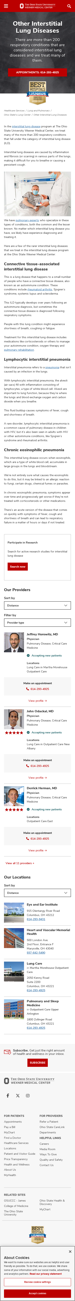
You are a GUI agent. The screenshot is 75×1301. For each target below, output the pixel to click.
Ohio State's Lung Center (17, 114)
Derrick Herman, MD (42, 788)
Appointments (13, 1121)
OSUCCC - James (15, 1200)
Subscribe (37, 1062)
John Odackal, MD (40, 711)
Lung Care (34, 963)
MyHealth (10, 1175)
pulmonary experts (27, 220)
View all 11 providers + (20, 863)
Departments (48, 1132)
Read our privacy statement (46, 1273)
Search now (17, 566)
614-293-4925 (40, 689)
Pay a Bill (9, 1127)
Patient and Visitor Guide (19, 1154)
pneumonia (52, 367)
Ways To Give (48, 1154)
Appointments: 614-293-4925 (37, 72)
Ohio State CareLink (52, 1127)
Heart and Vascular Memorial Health (48, 932)
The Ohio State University (13, 1213)
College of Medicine (16, 1206)
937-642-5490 (36, 952)
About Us (10, 1169)
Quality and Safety (51, 1159)
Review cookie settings (37, 1282)
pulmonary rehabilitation (19, 350)
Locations (10, 1148)
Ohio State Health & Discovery (52, 1202)
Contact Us (47, 1165)
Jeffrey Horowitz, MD (42, 634)
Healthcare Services (14, 110)
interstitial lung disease (26, 126)
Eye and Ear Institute (42, 904)
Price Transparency (16, 1159)
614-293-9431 (36, 919)
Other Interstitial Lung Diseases (50, 114)
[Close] (70, 1251)
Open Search (69, 6)
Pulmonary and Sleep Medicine (43, 1003)
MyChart (9, 1132)
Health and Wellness (17, 1164)
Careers (44, 1144)
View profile (35, 701)
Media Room (47, 1149)
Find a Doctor (12, 1138)
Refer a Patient (49, 1121)
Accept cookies (37, 1293)
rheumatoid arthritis (39, 289)
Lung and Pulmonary (39, 110)
